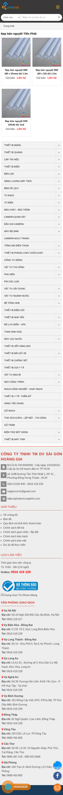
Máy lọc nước (13, 339)
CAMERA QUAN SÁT (15, 217)
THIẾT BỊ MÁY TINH (14, 439)
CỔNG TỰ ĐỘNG (13, 260)
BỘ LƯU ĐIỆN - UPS (15, 324)
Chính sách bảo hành (15, 536)
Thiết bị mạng (12, 145)
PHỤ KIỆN (9, 274)
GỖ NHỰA (9, 410)
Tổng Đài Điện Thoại (16, 245)
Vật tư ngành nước (16, 296)
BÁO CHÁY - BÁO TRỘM (17, 209)
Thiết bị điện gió (14, 310)
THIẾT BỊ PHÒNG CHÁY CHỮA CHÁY (23, 253)
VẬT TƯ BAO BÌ (12, 374)
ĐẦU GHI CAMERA (14, 224)
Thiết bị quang (13, 152)
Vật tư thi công (14, 267)
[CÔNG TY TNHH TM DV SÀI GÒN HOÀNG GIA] (10, 6)
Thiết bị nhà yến (14, 317)
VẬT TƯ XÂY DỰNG (14, 288)
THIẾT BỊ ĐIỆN (12, 166)
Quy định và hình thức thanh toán (22, 523)
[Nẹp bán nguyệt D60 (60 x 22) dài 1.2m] (46, 52)
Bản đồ (7, 519)
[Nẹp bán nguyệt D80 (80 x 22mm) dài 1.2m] (16, 52)
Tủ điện (8, 202)
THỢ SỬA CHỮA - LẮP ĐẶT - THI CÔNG (25, 418)
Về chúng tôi (10, 515)
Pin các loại (11, 281)
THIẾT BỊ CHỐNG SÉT (16, 360)
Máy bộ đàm (11, 231)
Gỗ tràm (9, 425)
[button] (57, 788)
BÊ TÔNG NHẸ (12, 303)
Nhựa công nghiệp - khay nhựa (23, 389)
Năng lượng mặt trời (18, 181)
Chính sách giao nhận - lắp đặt (20, 532)
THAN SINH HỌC (13, 331)
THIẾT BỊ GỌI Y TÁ (14, 367)
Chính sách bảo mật (14, 540)
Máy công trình (14, 382)
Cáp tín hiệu (11, 159)
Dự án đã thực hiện (14, 544)
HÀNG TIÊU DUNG (14, 403)
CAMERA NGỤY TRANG (16, 238)
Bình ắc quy (11, 188)
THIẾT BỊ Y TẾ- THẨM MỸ (17, 396)
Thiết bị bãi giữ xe (15, 353)
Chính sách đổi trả (13, 527)
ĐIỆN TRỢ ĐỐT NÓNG (16, 432)
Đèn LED (9, 173)
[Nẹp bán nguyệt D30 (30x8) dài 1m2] (16, 103)
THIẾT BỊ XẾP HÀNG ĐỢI (17, 346)
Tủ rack (9, 195)
